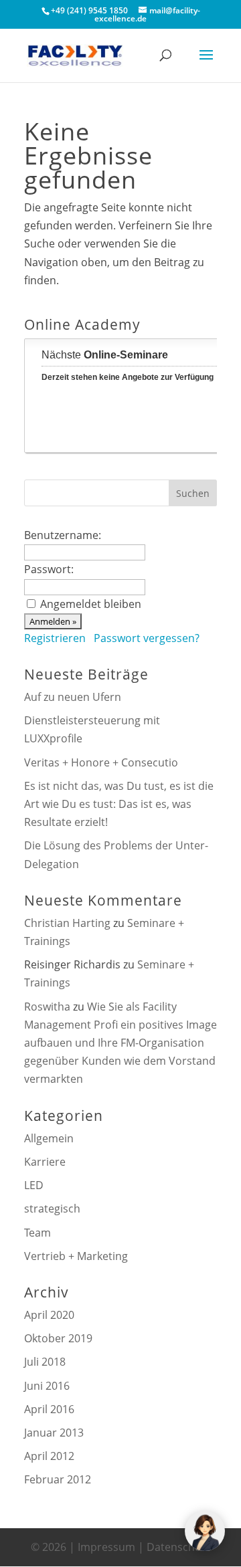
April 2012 (49, 1456)
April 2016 (49, 1409)
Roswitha (47, 1006)
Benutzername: (62, 535)
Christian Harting (67, 923)
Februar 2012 (57, 1479)
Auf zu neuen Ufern (72, 697)
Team (37, 1232)
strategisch (52, 1208)
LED (34, 1185)
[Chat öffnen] (205, 1531)
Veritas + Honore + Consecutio (101, 762)
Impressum (106, 1547)
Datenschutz (178, 1547)
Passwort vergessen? (146, 638)
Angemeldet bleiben (90, 604)
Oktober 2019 (58, 1338)
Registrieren (55, 638)
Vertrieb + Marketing (76, 1256)
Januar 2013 (54, 1432)
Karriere (45, 1161)
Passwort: (49, 569)
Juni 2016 (47, 1385)
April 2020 (49, 1315)
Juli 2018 (45, 1361)
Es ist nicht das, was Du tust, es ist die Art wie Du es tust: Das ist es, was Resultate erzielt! (119, 803)
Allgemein (49, 1138)
